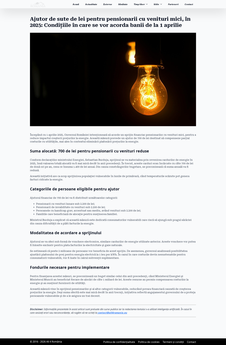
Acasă (76, 4)
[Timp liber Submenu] (148, 4)
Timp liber (139, 4)
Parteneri (173, 4)
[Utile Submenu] (162, 4)
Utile (156, 4)
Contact (189, 4)
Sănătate (123, 4)
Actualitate (91, 4)
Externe (107, 4)
